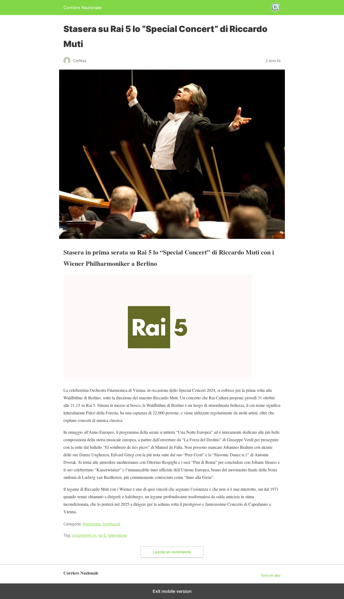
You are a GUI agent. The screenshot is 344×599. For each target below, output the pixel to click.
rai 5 (102, 535)
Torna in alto (270, 575)
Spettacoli (111, 524)
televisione (117, 535)
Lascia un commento (172, 552)
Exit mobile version (172, 591)
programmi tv (84, 535)
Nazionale (91, 524)
